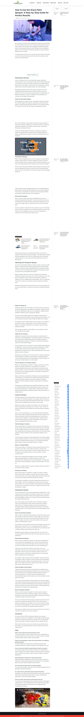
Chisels (56, 448)
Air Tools (56, 421)
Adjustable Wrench (58, 426)
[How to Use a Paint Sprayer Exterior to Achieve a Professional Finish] (17, 246)
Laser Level (56, 402)
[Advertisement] (32, 66)
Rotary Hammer (57, 423)
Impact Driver (57, 394)
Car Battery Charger (58, 456)
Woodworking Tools (58, 447)
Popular (57, 8)
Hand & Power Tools (58, 386)
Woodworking (46, 2)
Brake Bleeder (57, 458)
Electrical (60, 2)
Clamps (56, 407)
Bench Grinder (57, 418)
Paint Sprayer (57, 389)
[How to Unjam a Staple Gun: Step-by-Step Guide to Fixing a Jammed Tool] (56, 194)
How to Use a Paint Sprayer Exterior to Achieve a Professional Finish (25, 247)
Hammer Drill (57, 400)
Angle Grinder (57, 392)
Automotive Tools (57, 450)
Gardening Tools (57, 439)
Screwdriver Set (57, 416)
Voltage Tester (57, 445)
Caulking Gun (57, 410)
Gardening (39, 2)
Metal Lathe (56, 415)
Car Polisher (56, 461)
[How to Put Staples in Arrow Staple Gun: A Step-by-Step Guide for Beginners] (56, 341)
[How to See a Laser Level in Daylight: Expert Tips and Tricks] (56, 48)
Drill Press (56, 391)
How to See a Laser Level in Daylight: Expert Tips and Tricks (64, 13)
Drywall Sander (57, 429)
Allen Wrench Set (57, 437)
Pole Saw (56, 442)
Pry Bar (56, 432)
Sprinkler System (57, 440)
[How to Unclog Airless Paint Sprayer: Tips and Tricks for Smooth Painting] (36, 247)
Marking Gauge (57, 434)
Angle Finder (57, 424)
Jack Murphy (17, 18)
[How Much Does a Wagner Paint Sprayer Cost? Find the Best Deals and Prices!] (36, 239)
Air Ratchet (56, 467)
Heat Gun (56, 399)
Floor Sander (57, 413)
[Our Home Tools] (18, 3)
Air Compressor (57, 451)
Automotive (32, 2)
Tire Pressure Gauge (58, 459)
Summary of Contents (31, 74)
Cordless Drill (57, 388)
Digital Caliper (57, 431)
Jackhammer (57, 408)
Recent (66, 8)
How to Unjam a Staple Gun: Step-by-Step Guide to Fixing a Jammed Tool (64, 159)
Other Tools (65, 2)
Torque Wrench (57, 453)
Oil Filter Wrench (57, 464)
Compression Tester (58, 466)
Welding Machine (57, 397)
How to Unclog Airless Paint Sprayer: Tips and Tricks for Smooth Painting (44, 247)
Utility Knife (56, 405)
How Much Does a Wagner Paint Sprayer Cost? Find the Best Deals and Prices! (44, 240)
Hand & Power (53, 2)
